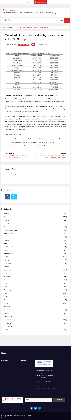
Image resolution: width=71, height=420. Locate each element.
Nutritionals (7, 276)
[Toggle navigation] (61, 20)
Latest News (7, 270)
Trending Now (13, 27)
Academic (7, 213)
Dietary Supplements (10, 227)
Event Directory (8, 233)
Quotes (6, 296)
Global (6, 256)
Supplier (6, 313)
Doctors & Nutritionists (10, 230)
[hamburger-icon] (67, 357)
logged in (16, 174)
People (6, 286)
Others (6, 283)
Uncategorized (8, 326)
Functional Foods (9, 253)
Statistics (7, 310)
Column (6, 223)
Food (5, 243)
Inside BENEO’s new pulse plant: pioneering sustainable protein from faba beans (28, 12)
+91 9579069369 (46, 381)
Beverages (7, 220)
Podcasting (7, 290)
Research (7, 303)
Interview (6, 266)
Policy (6, 293)
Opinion (6, 280)
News (5, 273)
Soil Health (7, 306)
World (6, 329)
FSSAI (6, 250)
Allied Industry (8, 217)
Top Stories (7, 320)
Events (6, 237)
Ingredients (7, 263)
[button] (53, 14)
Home (4, 27)
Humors (6, 260)
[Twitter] (35, 408)
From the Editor (8, 247)
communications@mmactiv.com (45, 388)
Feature (6, 240)
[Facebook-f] (31, 408)
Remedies (7, 300)
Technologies (8, 316)
